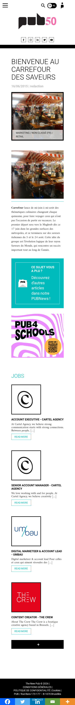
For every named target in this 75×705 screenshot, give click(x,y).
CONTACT (37, 699)
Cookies (56, 690)
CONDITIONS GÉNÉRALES (37, 687)
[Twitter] (44, 39)
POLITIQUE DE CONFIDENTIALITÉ (32, 690)
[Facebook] (23, 39)
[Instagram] (30, 39)
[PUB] (37, 23)
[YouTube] (51, 39)
